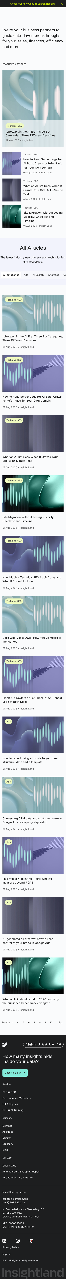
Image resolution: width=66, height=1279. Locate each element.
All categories (11, 274)
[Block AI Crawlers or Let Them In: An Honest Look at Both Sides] (33, 683)
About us (7, 1131)
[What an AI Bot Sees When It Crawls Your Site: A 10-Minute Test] (33, 190)
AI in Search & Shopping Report (21, 1171)
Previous (6, 1022)
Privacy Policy (10, 1247)
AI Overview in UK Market (17, 1177)
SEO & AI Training (12, 1110)
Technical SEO (14, 125)
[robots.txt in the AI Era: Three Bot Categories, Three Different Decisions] (33, 108)
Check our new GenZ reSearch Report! (32, 3)
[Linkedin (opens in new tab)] (4, 1240)
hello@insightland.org (15, 1198)
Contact (7, 1125)
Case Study (9, 1165)
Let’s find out (13, 1072)
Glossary (7, 1143)
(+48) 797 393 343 (13, 1202)
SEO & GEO (9, 1092)
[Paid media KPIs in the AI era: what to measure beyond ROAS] (33, 864)
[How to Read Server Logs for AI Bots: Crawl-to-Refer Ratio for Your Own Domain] (33, 163)
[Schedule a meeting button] (58, 1271)
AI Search (38, 274)
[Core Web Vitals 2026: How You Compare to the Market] (33, 623)
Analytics (53, 274)
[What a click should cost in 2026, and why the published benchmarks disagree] (33, 984)
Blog (5, 1149)
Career (6, 1137)
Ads (25, 274)
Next (61, 1022)
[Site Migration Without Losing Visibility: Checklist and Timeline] (33, 216)
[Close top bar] (62, 3)
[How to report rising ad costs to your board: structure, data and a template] (33, 744)
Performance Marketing (16, 1098)
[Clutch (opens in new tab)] (31, 1240)
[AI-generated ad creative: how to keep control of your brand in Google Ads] (33, 924)
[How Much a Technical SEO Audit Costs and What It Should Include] (33, 563)
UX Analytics (10, 1104)
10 (51, 1022)
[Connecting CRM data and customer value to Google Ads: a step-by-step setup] (33, 804)
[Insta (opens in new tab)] (18, 1240)
